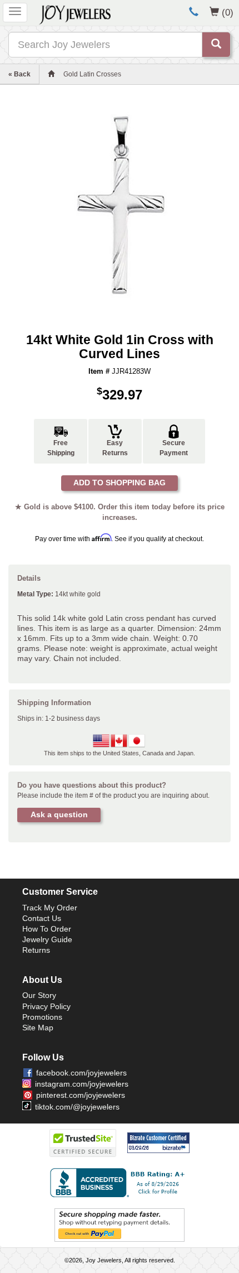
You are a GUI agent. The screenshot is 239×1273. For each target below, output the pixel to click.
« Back (19, 74)
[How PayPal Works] (119, 1224)
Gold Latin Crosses (92, 74)
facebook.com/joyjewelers (81, 1072)
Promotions (42, 1016)
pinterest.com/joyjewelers (80, 1095)
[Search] (216, 44)
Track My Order (49, 907)
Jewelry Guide (47, 939)
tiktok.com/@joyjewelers (77, 1106)
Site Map (37, 1027)
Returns (36, 950)
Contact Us (41, 918)
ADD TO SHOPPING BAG (119, 482)
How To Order (46, 928)
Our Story (39, 995)
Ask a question (59, 814)
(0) (227, 12)
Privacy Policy (46, 1006)
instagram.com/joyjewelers (81, 1083)
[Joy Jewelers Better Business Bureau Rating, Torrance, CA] (119, 1182)
